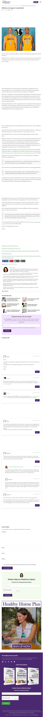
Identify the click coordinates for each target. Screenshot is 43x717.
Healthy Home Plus (29, 277)
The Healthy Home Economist (17, 714)
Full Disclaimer (13, 712)
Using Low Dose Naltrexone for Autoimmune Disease (33, 311)
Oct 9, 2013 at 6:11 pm (36, 377)
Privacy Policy (18, 712)
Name (3, 547)
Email (3, 553)
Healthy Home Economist (6, 5)
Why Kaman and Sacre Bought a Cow (10, 245)
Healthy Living (14, 264)
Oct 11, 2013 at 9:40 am (36, 355)
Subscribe (7, 330)
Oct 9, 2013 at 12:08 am (36, 452)
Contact (4, 710)
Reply (37, 371)
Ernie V (8, 378)
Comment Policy (31, 712)
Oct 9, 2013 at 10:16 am (36, 478)
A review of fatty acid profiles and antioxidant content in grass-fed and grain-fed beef (20, 250)
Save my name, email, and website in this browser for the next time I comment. (20, 564)
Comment (4, 531)
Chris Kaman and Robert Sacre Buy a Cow (11, 248)
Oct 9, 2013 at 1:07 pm (36, 392)
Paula (8, 393)
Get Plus (36, 2)
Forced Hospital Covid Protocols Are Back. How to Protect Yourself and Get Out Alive (13, 299)
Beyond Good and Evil (7, 253)
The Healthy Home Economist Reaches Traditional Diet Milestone (13, 305)
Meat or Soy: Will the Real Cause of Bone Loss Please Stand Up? (13, 311)
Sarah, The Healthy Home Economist (15, 466)
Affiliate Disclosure (24, 712)
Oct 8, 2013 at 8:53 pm (36, 493)
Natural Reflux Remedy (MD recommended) (33, 299)
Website (3, 559)
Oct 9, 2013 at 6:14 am (36, 466)
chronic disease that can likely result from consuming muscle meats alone (20, 152)
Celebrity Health (19, 5)
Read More (30, 659)
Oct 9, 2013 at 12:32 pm (36, 420)
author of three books (17, 273)
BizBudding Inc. (35, 714)
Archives (13, 5)
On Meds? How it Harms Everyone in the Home (32, 305)
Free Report (8, 595)
